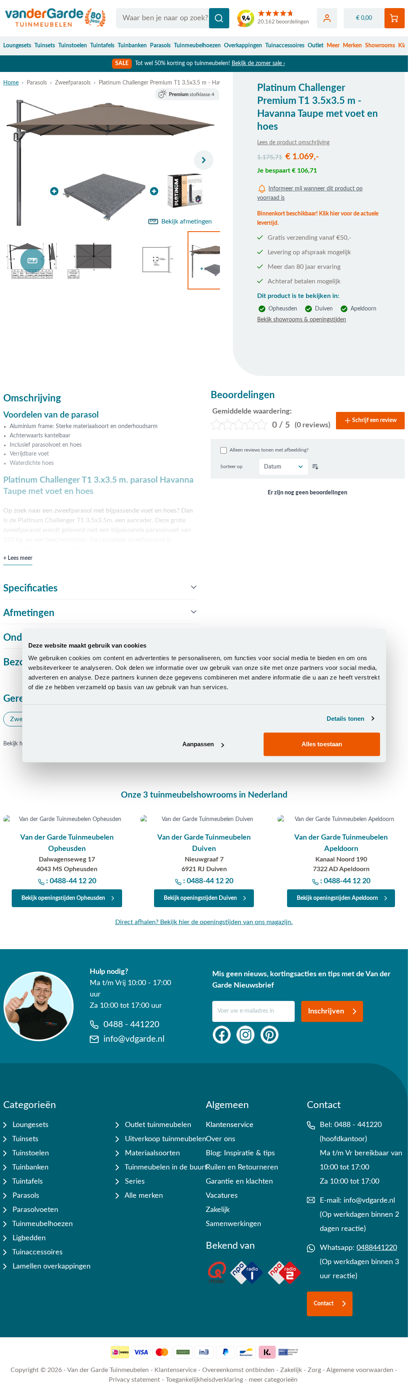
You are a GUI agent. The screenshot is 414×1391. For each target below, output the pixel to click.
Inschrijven (326, 1011)
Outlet (315, 46)
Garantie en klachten (239, 1181)
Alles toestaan (322, 744)
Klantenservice (229, 1125)
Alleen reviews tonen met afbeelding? (269, 449)
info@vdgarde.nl (369, 1200)
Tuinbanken (132, 46)
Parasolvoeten (34, 1210)
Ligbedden (28, 1238)
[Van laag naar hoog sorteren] (315, 467)
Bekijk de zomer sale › (258, 63)
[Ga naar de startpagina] (55, 18)
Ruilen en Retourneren (242, 1167)
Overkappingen (243, 46)
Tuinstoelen (72, 46)
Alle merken (143, 1195)
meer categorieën (273, 1379)
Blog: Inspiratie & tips (240, 1153)
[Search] (219, 18)
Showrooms (380, 46)
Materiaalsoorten (151, 1153)
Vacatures (222, 1195)
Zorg (314, 1370)
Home (11, 83)
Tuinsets (44, 46)
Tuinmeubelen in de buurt (165, 1167)
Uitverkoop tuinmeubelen (164, 1139)
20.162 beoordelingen (283, 22)
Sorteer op (231, 466)
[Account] (327, 18)
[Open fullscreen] (111, 160)
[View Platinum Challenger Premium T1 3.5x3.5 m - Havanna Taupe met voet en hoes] (32, 260)
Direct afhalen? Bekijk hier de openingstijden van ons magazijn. (204, 922)
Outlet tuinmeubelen (157, 1125)
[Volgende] (203, 160)
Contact (324, 1304)
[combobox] (172, 18)
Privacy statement (134, 1379)
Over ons (220, 1139)
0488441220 (377, 1248)
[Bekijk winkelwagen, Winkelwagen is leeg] (394, 18)
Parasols (160, 46)
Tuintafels (102, 46)
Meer (333, 46)
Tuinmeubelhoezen (197, 46)
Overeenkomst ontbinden (238, 1370)
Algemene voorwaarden (359, 1370)
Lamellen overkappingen (51, 1266)
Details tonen (345, 718)
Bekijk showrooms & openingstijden (301, 320)
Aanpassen (198, 744)
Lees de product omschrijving (293, 143)
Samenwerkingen (233, 1224)
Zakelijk (218, 1210)
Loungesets (17, 46)
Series (134, 1181)
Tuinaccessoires (284, 46)
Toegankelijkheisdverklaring (204, 1379)
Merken (352, 46)
